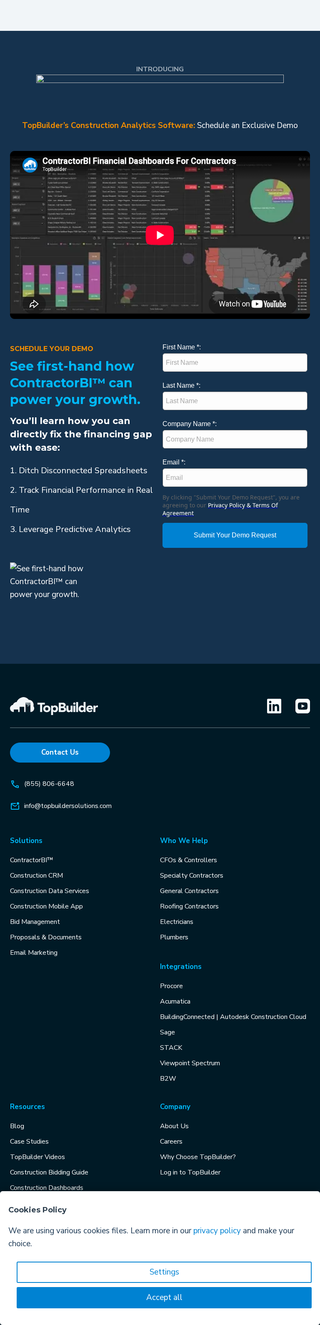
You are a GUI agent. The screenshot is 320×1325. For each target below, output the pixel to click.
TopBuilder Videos (37, 1157)
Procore (171, 986)
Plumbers (174, 937)
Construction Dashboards (46, 1187)
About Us (174, 1126)
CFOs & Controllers (188, 860)
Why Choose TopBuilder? (198, 1157)
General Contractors (189, 891)
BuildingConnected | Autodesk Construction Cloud (233, 1016)
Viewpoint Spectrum (190, 1063)
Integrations (181, 966)
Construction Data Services (49, 891)
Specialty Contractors (191, 875)
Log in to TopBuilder (190, 1172)
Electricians (176, 921)
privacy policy (217, 1230)
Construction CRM (36, 875)
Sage (167, 1032)
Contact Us (60, 752)
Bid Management (35, 921)
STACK (171, 1047)
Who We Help (184, 841)
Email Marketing (34, 952)
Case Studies (29, 1141)
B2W (168, 1078)
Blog (17, 1126)
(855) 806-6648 (49, 783)
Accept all (164, 1297)
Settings (164, 1272)
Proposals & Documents (46, 937)
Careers (171, 1141)
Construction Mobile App (46, 906)
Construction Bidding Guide (49, 1172)
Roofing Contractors (189, 906)
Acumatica (175, 1001)
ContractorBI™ (31, 860)
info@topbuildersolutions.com (68, 806)
